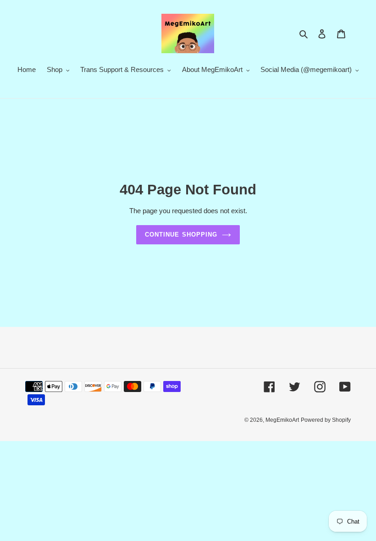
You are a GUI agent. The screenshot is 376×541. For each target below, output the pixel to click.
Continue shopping (181, 234)
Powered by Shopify (326, 420)
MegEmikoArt (282, 420)
